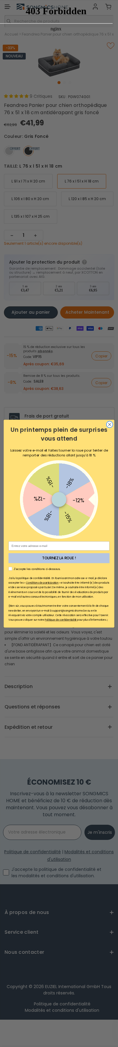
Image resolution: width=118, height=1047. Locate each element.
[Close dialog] (110, 424)
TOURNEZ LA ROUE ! (59, 558)
